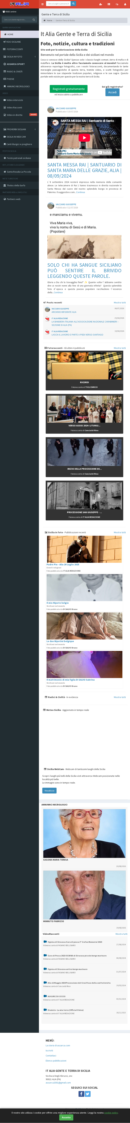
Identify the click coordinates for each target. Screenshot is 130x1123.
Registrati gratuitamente (69, 89)
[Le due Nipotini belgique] (84, 625)
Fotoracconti (54, 347)
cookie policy (111, 1112)
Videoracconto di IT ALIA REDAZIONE (58, 999)
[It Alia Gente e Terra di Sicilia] (19, 4)
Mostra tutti (120, 302)
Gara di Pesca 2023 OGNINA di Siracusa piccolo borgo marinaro (77, 955)
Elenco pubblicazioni (56, 1060)
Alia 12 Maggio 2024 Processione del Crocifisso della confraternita (79, 983)
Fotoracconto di (84, 387)
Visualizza (49, 790)
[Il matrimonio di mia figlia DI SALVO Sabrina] (84, 664)
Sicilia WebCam (55, 769)
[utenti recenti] (101, 4)
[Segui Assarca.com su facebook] (81, 1094)
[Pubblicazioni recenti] (109, 4)
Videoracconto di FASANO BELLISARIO (59, 945)
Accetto (66, 1117)
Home (49, 20)
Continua (80, 192)
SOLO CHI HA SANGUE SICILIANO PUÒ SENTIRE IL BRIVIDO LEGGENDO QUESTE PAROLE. (84, 270)
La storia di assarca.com (58, 1045)
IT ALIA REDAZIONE (60, 318)
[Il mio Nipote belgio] (84, 587)
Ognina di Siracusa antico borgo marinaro (67, 969)
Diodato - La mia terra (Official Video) (66, 1010)
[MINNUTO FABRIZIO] (84, 895)
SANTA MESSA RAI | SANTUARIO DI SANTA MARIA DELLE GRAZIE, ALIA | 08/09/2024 (84, 170)
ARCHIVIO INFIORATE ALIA (64, 311)
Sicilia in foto (55, 532)
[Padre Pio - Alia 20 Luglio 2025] (84, 549)
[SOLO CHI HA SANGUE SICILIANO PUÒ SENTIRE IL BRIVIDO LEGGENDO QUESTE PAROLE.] (84, 236)
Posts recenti (54, 302)
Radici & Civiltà (56, 697)
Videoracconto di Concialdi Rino (56, 986)
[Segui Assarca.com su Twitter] (88, 1094)
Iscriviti (49, 1050)
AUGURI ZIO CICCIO (57, 996)
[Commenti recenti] (117, 4)
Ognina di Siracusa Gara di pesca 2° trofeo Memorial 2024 (75, 942)
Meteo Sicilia (53, 709)
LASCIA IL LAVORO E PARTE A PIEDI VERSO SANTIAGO (77, 334)
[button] (42, 4)
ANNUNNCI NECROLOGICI (54, 804)
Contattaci (51, 1055)
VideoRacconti (51, 933)
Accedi (112, 92)
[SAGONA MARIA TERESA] (84, 833)
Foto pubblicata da (64, 571)
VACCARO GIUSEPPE (66, 108)
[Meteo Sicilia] (84, 739)
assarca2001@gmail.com (58, 1082)
